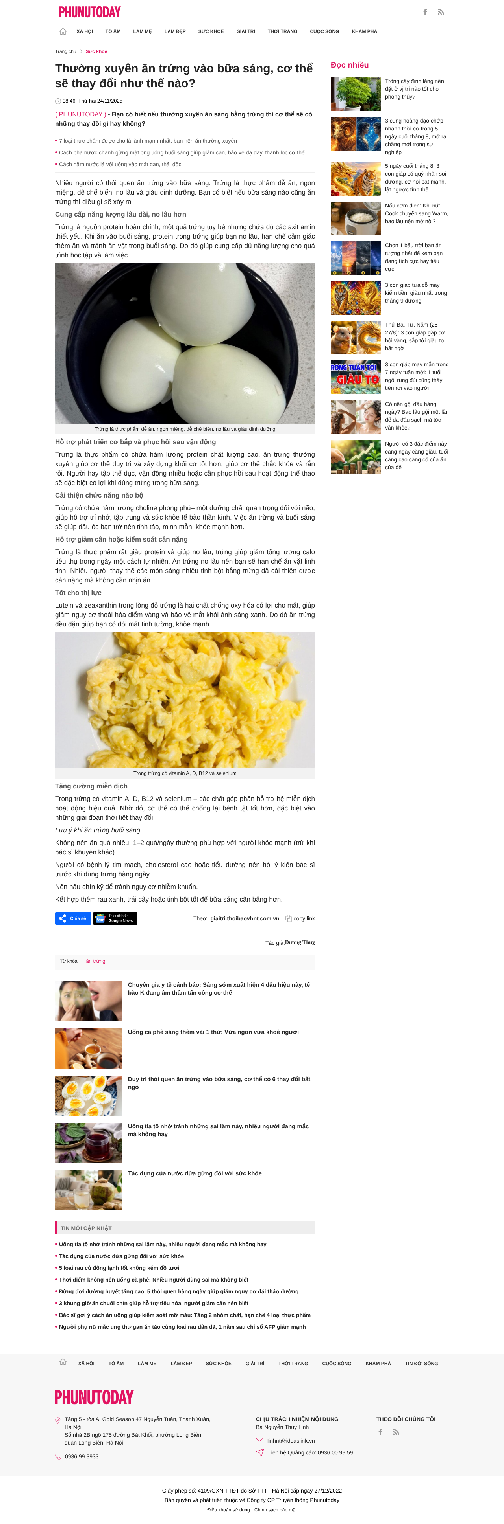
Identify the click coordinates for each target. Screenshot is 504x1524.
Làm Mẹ (142, 31)
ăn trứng (95, 961)
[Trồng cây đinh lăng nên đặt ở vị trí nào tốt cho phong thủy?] (356, 94)
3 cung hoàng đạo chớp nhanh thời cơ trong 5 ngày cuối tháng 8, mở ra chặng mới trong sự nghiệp (416, 136)
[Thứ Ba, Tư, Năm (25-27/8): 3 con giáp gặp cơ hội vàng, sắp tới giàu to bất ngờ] (356, 337)
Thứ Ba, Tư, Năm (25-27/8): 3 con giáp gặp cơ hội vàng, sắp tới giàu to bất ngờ (415, 336)
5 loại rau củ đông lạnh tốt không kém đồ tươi (119, 1268)
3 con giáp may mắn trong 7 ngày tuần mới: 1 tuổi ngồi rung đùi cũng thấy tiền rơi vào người (417, 376)
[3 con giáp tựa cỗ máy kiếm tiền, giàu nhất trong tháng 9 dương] (356, 298)
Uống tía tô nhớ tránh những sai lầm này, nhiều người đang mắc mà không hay (218, 1130)
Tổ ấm (113, 31)
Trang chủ (65, 51)
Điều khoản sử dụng (229, 1510)
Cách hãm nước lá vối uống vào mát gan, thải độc (120, 164)
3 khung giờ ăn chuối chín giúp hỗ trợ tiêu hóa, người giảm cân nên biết (153, 1303)
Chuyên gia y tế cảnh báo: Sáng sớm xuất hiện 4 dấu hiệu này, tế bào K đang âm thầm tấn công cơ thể (219, 989)
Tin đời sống (421, 1363)
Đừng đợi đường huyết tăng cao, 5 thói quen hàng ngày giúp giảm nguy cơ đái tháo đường (178, 1291)
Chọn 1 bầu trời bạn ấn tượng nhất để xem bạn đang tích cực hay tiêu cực (414, 257)
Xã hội (85, 31)
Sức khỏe (211, 31)
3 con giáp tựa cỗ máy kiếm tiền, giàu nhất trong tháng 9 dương (416, 293)
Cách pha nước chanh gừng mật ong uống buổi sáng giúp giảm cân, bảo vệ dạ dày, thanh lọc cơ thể (182, 152)
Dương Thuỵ (300, 943)
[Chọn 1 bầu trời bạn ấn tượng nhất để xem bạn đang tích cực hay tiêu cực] (356, 258)
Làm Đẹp (175, 31)
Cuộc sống (324, 31)
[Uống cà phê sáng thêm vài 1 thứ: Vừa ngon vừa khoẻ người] (88, 1048)
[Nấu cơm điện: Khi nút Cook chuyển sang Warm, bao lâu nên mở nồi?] (356, 218)
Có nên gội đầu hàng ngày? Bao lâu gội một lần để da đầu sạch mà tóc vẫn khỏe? (417, 416)
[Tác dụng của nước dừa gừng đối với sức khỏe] (88, 1190)
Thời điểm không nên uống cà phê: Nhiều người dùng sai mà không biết (153, 1279)
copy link (304, 918)
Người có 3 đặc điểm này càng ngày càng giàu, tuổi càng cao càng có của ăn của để (416, 455)
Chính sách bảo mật (275, 1510)
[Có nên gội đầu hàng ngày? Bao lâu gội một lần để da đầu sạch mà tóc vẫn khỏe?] (356, 417)
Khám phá (364, 31)
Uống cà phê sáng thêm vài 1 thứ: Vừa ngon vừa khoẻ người (213, 1032)
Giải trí (245, 31)
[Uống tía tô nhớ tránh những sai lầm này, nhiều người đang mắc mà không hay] (88, 1143)
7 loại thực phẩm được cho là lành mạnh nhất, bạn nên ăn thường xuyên (148, 141)
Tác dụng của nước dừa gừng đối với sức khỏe (195, 1173)
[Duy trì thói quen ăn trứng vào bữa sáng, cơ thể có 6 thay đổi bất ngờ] (88, 1096)
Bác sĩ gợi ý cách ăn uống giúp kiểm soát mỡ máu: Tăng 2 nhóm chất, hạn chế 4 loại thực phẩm (185, 1315)
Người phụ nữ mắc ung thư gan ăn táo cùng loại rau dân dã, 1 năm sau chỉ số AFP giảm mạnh (182, 1327)
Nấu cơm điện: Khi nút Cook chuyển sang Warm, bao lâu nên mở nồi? (416, 213)
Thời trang (283, 31)
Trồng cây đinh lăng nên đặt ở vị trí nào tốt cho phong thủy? (414, 89)
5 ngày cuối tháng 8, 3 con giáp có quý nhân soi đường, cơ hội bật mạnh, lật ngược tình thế (415, 178)
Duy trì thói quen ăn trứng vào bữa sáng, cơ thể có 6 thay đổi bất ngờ (219, 1083)
